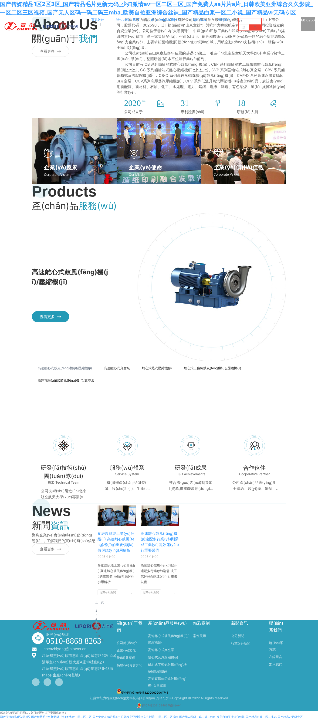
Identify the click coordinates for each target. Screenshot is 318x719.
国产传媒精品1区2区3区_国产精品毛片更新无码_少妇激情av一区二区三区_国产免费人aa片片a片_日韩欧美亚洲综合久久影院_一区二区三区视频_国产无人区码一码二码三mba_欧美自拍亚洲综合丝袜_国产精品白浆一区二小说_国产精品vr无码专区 (151, 717)
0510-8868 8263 (73, 641)
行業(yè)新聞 (108, 592)
